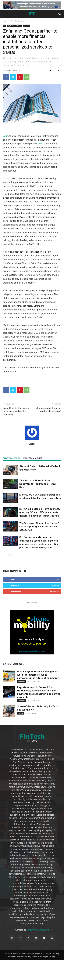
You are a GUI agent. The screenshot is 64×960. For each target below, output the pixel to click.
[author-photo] (32, 439)
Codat (39, 143)
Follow (55, 585)
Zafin (5, 136)
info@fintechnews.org (38, 929)
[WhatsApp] (26, 77)
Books (6, 488)
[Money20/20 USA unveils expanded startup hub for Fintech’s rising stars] (10, 498)
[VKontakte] (52, 938)
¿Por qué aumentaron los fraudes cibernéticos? (48, 410)
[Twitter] (13, 77)
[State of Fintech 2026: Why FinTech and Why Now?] (10, 470)
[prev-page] (5, 555)
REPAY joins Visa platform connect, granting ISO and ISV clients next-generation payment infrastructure (39, 512)
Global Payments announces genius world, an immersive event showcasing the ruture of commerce (38, 674)
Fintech (26, 26)
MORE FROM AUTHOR (32, 458)
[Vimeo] (44, 938)
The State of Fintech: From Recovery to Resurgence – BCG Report (37, 484)
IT (11, 21)
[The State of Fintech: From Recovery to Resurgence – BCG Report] (10, 484)
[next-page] (9, 555)
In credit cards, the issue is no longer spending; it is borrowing (16, 411)
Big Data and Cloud (23, 21)
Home (5, 21)
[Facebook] (6, 77)
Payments (21, 681)
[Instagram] (28, 938)
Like (57, 579)
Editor (8, 70)
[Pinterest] (20, 77)
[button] (5, 14)
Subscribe (54, 592)
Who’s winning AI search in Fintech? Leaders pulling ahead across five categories (39, 526)
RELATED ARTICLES (11, 458)
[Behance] (12, 938)
